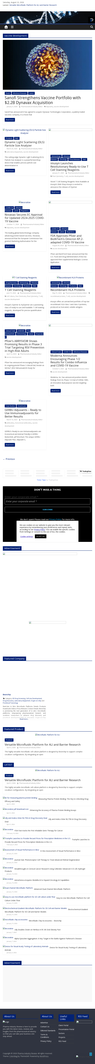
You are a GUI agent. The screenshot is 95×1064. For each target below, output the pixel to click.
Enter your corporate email (21, 497)
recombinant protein (57, 296)
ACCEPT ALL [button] (40, 536)
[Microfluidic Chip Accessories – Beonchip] (15, 919)
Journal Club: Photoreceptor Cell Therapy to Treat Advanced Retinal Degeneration (47, 860)
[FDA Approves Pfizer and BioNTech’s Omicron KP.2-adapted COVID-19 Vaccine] (70, 202)
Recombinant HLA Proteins (67, 290)
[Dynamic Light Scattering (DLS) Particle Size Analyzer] (24, 130)
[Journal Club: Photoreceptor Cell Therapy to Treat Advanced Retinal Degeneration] (8, 859)
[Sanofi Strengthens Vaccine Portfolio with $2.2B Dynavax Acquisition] (47, 41)
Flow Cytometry (57, 176)
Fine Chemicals (20, 296)
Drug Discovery (11, 283)
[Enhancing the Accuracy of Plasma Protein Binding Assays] (16, 809)
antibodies (10, 423)
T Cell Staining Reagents (20, 290)
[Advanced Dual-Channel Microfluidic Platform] (18, 888)
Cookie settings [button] (26, 536)
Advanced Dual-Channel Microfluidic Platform (52, 889)
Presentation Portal (66, 1029)
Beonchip (7, 694)
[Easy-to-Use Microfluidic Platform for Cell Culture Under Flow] (29, 897)
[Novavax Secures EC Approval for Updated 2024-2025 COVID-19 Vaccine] (24, 202)
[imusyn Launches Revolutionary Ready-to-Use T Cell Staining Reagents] (70, 130)
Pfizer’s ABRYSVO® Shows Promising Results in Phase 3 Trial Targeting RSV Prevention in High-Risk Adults (24, 346)
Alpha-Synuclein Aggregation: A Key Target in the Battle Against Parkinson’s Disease (48, 938)
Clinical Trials (10, 331)
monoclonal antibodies (23, 423)
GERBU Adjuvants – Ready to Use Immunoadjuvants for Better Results (23, 413)
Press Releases (75, 159)
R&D (16, 138)
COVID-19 (9, 208)
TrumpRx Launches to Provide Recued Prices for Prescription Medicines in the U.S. (47, 840)
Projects (62, 1037)
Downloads (22, 406)
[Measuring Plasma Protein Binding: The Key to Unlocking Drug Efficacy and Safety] (20, 798)
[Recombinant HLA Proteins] (70, 277)
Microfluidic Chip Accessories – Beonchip (45, 921)
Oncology (63, 159)
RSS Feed (62, 1041)
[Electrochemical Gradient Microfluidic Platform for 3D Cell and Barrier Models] (35, 908)
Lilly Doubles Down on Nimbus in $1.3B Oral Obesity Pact (37, 929)
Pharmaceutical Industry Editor (32, 107)
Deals (8, 93)
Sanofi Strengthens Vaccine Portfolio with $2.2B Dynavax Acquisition (43, 100)
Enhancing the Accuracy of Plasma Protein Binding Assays (53, 810)
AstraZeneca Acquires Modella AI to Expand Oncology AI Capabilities (41, 880)
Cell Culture (10, 296)
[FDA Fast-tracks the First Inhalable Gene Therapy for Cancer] (8, 829)
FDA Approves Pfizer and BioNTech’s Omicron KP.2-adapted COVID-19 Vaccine (67, 239)
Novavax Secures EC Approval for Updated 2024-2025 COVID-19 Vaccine (24, 218)
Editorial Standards (47, 1030)
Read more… (24, 719)
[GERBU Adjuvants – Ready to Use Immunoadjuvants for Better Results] (24, 400)
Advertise (44, 1022)
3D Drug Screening (18, 698)
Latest (31, 93)
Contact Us (44, 1026)
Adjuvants (49, 107)
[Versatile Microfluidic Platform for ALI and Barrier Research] (47, 735)
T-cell (66, 176)
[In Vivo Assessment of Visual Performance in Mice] (21, 850)
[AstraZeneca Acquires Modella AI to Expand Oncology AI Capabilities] (8, 879)
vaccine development (61, 107)
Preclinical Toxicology (10, 703)
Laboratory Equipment (14, 152)
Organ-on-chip (36, 701)
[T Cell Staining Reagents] (24, 277)
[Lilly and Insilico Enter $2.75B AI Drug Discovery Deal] (25, 818)
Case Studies (10, 406)
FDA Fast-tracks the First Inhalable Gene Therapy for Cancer (38, 830)
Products (9, 138)
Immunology (56, 156)
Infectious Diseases (19, 93)
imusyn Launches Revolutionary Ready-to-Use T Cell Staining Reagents (69, 166)
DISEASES (21, 331)
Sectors (62, 1033)
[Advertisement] (47, 984)
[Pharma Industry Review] (6, 27)
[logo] (6, 1022)
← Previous (9, 458)
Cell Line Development (34, 698)
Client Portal (63, 1025)
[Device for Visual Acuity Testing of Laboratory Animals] (25, 946)
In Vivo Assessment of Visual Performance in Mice (60, 851)
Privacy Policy (55, 519)
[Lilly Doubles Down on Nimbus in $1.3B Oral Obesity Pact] (8, 928)
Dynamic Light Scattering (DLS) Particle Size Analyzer (24, 143)
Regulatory (25, 211)
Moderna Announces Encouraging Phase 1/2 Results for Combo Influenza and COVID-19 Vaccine (68, 360)
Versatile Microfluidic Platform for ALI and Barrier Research (33, 5)
